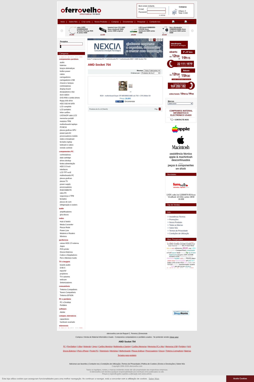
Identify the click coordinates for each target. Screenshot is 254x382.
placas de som (65, 202)
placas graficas (66, 178)
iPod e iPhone (83, 351)
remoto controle (66, 148)
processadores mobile (69, 136)
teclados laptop (66, 142)
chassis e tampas (67, 83)
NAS (189, 346)
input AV (63, 271)
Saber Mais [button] (154, 378)
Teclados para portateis (127, 355)
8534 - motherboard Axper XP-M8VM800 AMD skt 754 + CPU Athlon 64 (125, 96)
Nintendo (87, 346)
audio (62, 62)
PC (64, 346)
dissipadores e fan (67, 92)
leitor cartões (65, 112)
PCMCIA (63, 127)
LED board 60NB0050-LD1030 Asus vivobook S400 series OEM (116, 30)
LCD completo (65, 107)
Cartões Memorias (139, 346)
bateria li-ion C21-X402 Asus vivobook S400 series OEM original (86, 29)
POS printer (64, 249)
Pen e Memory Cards (68, 258)
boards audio (65, 265)
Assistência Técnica (177, 217)
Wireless (63, 236)
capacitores (64, 319)
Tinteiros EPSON (66, 295)
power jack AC (65, 133)
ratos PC (63, 193)
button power (65, 71)
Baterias (187, 351)
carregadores (65, 77)
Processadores (152, 351)
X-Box (79, 346)
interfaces (64, 169)
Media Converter (66, 225)
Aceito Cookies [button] (240, 379)
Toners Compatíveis (68, 292)
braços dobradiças (67, 68)
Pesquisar (141, 22)
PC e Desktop (65, 302)
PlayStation (71, 346)
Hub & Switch (65, 222)
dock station (64, 95)
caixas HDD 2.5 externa (69, 243)
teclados (63, 199)
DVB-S (62, 268)
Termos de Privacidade (178, 231)
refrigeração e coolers (68, 205)
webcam (63, 280)
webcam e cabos (66, 145)
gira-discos (64, 215)
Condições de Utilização (179, 234)
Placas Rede (65, 227)
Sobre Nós (73, 22)
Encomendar (128, 22)
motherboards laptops (68, 124)
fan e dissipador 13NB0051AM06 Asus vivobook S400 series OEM (147, 30)
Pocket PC (94, 351)
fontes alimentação (67, 164)
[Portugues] (178, 21)
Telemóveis (104, 351)
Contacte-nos (154, 22)
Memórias (114, 351)
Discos (161, 351)
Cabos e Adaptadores (68, 255)
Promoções (173, 220)
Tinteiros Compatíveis (68, 289)
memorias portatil (67, 118)
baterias (63, 65)
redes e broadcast (67, 139)
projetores (64, 274)
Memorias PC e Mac (156, 346)
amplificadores (66, 212)
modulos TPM (65, 121)
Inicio (63, 22)
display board (65, 89)
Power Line (64, 230)
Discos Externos (66, 252)
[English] (189, 21)
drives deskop (65, 161)
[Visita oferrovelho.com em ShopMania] (181, 315)
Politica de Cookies (149, 364)
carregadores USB (67, 80)
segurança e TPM (67, 196)
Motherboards (125, 351)
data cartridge (65, 158)
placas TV (64, 181)
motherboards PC (67, 175)
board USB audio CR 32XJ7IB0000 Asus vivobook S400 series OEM (177, 30)
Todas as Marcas (176, 225)
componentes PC (98, 59)
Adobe (62, 312)
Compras (115, 22)
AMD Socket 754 (140, 59)
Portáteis (63, 305)
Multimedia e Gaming (122, 346)
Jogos (62, 246)
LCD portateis (65, 110)
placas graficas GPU (68, 130)
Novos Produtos (101, 22)
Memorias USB (172, 346)
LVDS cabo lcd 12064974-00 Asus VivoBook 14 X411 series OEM (181, 196)
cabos (62, 74)
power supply (65, 184)
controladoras (65, 86)
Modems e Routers (67, 233)
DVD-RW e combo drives (70, 98)
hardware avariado (67, 322)
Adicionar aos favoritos (78, 364)
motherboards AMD (126, 59)
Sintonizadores (66, 283)
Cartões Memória (105, 346)
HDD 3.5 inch (65, 167)
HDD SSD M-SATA (67, 104)
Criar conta (86, 22)
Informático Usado (106, 337)
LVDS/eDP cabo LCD (68, 115)
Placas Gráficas (138, 351)
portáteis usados (145, 337)
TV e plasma (65, 277)
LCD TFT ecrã (65, 172)
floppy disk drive (66, 101)
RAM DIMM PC (66, 190)
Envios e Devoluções (166, 364)
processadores (66, 187)
